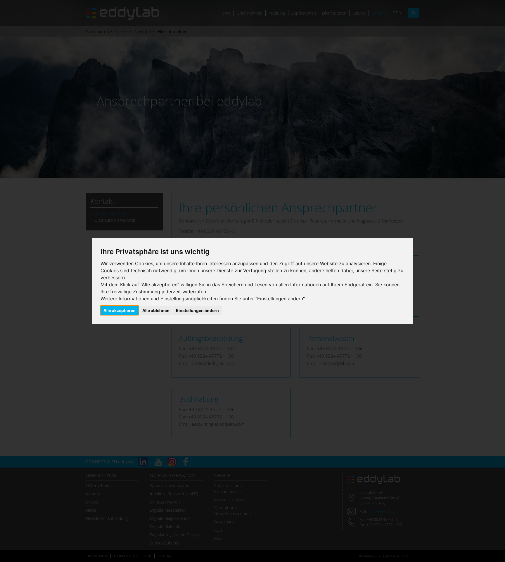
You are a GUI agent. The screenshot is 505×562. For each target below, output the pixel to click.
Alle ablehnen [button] (156, 310)
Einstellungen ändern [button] (197, 310)
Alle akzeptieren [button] (119, 310)
